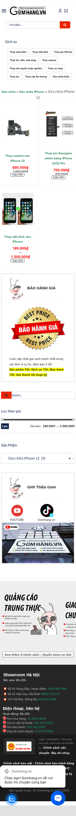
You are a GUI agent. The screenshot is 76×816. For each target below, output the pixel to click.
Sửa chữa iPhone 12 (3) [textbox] (37, 458)
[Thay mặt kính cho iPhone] (17, 210)
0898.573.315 (50, 694)
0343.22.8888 (47, 699)
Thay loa (14, 76)
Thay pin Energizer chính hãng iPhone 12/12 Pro (58, 158)
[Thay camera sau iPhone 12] (17, 129)
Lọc (5, 426)
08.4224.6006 (37, 718)
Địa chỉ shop (61, 753)
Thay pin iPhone (63, 52)
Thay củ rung (55, 68)
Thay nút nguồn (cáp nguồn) (26, 68)
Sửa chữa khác (61, 76)
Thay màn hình (18, 52)
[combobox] (38, 458)
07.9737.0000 (44, 731)
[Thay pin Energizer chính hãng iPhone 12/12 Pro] (58, 126)
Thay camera (49, 60)
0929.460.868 (57, 688)
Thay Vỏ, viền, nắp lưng (23, 60)
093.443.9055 (43, 722)
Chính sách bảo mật (17, 763)
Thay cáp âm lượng (36, 76)
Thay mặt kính (40, 52)
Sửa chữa (9, 91)
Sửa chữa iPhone (31, 91)
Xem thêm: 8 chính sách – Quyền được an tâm (38, 654)
